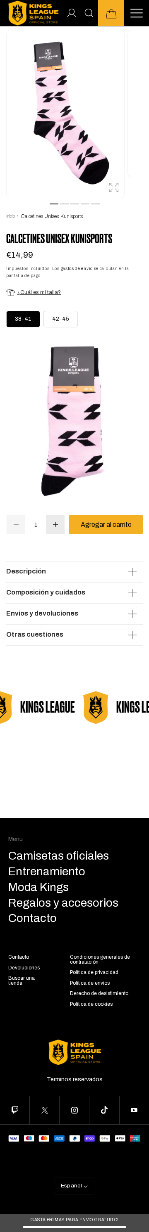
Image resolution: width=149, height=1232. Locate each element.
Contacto (18, 957)
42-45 (60, 319)
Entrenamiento (46, 871)
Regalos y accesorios (63, 903)
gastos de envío (77, 268)
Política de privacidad (94, 972)
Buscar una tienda (21, 980)
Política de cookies (91, 1004)
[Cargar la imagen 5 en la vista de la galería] (95, 204)
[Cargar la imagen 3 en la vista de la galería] (74, 204)
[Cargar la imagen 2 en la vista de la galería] (64, 204)
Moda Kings (38, 887)
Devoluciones (24, 968)
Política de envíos (90, 983)
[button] (111, 13)
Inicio (10, 216)
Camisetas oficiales (58, 856)
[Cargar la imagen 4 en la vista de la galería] (85, 204)
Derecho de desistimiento (99, 993)
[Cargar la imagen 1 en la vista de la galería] (54, 204)
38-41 (23, 319)
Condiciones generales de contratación (100, 959)
